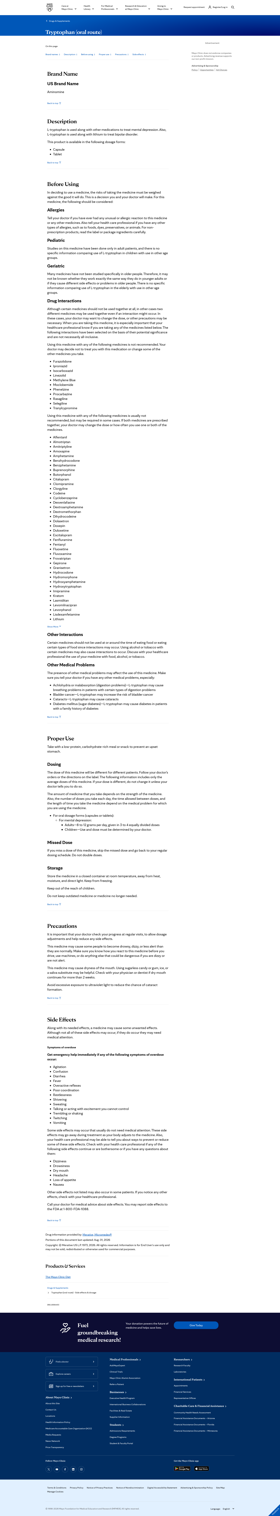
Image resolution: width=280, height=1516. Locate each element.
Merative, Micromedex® (97, 1234)
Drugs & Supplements (59, 21)
